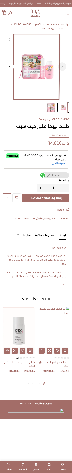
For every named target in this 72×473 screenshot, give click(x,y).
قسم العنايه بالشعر (46, 24)
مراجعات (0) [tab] (24, 235)
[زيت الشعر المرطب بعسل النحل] (53, 330)
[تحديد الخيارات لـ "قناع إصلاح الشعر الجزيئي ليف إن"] (30, 351)
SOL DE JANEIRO (22, 24)
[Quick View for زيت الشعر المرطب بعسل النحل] (42, 351)
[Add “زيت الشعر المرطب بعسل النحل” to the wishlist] (57, 351)
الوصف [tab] (62, 235)
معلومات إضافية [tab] (44, 235)
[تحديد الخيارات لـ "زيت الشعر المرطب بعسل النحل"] (65, 351)
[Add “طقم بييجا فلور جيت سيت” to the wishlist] (16, 197)
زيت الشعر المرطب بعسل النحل (54, 364)
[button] (10, 66)
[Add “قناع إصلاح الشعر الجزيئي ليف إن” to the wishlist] (22, 351)
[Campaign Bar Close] (4, 3)
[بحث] (10, 13)
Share (60, 210)
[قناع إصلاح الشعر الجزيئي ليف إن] (19, 330)
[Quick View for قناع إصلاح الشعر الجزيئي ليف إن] (7, 351)
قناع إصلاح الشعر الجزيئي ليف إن (19, 364)
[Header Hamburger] (67, 13)
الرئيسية (65, 24)
